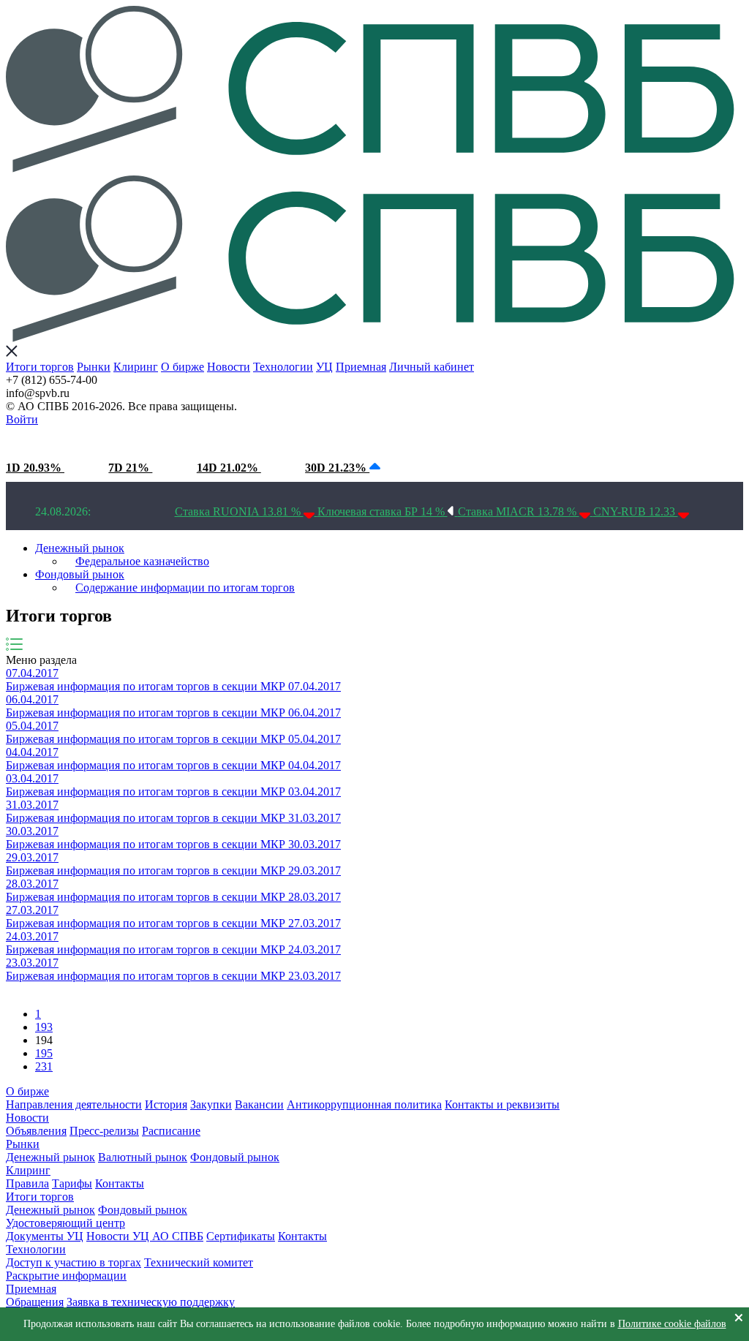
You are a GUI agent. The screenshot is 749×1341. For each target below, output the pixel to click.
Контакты (119, 1183)
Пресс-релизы (104, 1131)
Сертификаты (240, 1236)
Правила (27, 1183)
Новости (228, 366)
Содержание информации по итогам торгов (185, 587)
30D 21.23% (337, 467)
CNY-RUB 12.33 (635, 511)
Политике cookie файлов (672, 1323)
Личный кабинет (431, 366)
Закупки (211, 1104)
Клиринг (135, 366)
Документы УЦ (44, 1236)
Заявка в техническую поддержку (151, 1302)
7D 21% (130, 467)
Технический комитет (198, 1262)
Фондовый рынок (79, 574)
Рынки (93, 366)
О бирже (182, 366)
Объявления (36, 1131)
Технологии (283, 366)
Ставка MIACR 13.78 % (518, 511)
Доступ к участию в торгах (73, 1262)
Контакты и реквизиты (502, 1104)
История (166, 1104)
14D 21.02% (229, 467)
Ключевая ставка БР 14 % (382, 511)
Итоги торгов (40, 366)
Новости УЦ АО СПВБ (144, 1236)
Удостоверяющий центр (65, 1223)
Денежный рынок (79, 548)
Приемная (361, 366)
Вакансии (259, 1104)
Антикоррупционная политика (364, 1104)
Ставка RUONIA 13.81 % (239, 511)
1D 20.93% (35, 467)
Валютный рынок (142, 1157)
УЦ (324, 366)
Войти (22, 419)
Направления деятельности (74, 1104)
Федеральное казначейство (142, 561)
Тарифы (72, 1183)
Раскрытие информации (66, 1275)
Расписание (171, 1131)
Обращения (35, 1302)
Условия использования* (256, 440)
